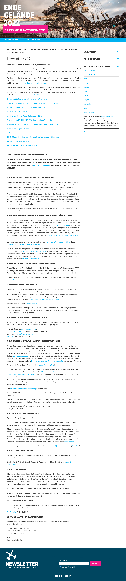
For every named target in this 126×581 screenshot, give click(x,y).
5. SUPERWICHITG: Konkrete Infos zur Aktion (24, 116)
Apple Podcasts (89, 112)
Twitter (86, 79)
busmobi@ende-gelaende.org (40, 299)
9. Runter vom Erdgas (15, 133)
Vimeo (86, 91)
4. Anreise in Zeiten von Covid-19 (19, 112)
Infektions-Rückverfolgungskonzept (20, 374)
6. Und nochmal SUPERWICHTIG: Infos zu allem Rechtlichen (30, 120)
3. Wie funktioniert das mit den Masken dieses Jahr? (26, 107)
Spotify (86, 108)
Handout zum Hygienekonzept (34, 251)
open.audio (87, 104)
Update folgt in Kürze (46, 365)
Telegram (87, 100)
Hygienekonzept (62, 225)
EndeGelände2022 (19, 14)
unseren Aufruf (27, 211)
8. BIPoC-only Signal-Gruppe (18, 129)
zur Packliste (16, 331)
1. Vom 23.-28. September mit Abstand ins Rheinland (27, 99)
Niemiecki (36, 40)
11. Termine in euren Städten (18, 141)
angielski (72, 567)
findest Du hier (37, 95)
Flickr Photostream (90, 74)
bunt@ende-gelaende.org (61, 446)
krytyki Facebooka (107, 116)
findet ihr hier (32, 304)
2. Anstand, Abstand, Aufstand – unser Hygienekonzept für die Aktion (33, 103)
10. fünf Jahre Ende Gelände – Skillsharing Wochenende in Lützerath (33, 137)
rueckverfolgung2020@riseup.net (20, 244)
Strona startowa (11, 40)
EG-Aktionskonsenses (30, 259)
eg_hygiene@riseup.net (55, 242)
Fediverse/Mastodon (90, 70)
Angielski (25, 40)
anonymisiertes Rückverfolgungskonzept (62, 235)
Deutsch (111, 2)
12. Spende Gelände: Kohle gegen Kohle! (22, 145)
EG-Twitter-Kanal (41, 165)
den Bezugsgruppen (28, 329)
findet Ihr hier (69, 442)
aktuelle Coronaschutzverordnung (23, 389)
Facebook (87, 87)
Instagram (87, 83)
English (117, 2)
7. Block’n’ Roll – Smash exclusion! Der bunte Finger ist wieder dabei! (33, 124)
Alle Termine (12, 512)
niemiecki (64, 567)
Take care (10, 336)
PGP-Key (55, 299)
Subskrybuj (95, 564)
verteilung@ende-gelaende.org (34, 83)
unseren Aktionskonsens (23, 334)
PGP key (68, 242)
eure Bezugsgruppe (20, 356)
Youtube (86, 95)
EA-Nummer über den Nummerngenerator (47, 361)
